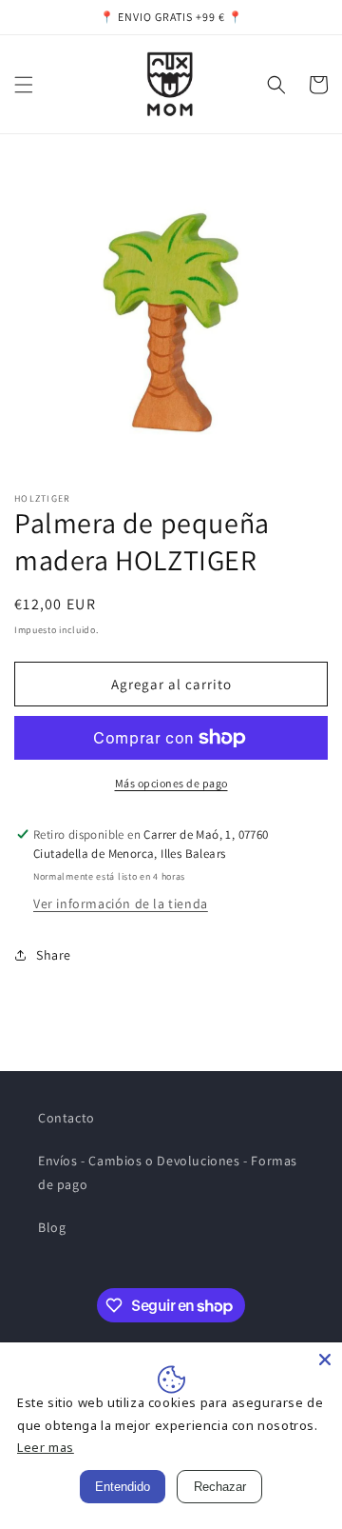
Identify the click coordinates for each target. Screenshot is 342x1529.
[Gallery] (171, 317)
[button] (24, 85)
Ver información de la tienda (120, 903)
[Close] (324, 1359)
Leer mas (45, 1447)
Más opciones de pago (171, 783)
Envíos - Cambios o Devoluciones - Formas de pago (167, 1172)
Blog (52, 1227)
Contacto (66, 1117)
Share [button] (53, 954)
